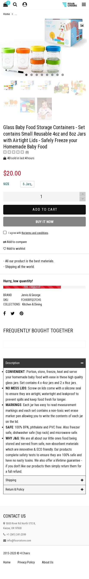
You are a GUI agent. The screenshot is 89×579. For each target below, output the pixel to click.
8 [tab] (63, 75)
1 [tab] (26, 75)
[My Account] (25, 4)
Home (7, 562)
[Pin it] (21, 313)
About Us (47, 562)
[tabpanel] (44, 48)
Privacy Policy (26, 562)
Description (13, 363)
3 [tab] (37, 75)
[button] (82, 199)
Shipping (11, 480)
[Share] (4, 313)
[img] (13, 152)
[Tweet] (13, 313)
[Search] (15, 4)
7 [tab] (57, 75)
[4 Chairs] (70, 4)
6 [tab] (52, 75)
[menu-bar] (83, 4)
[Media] (82, 25)
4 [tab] (42, 75)
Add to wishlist (15, 248)
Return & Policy (15, 489)
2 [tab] (31, 75)
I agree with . (28, 233)
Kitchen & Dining (32, 304)
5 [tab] (47, 75)
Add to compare (16, 242)
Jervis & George (30, 295)
